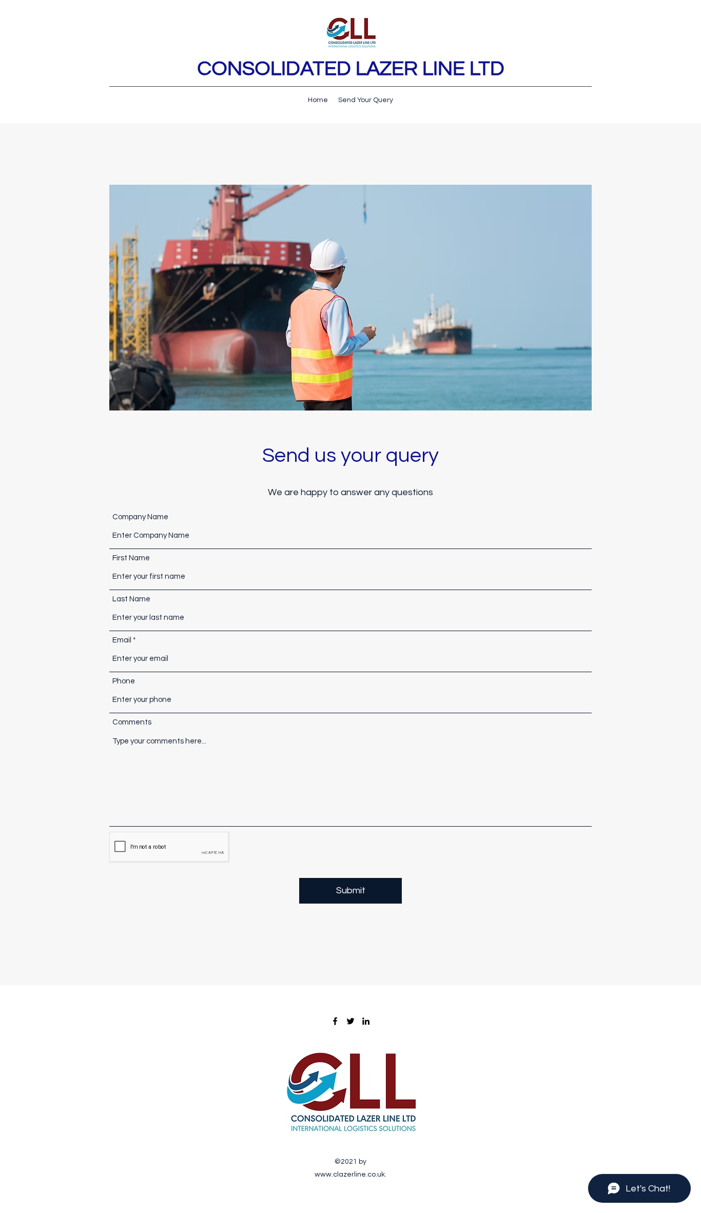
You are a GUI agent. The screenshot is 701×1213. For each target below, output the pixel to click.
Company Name (140, 517)
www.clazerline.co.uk (350, 1174)
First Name (131, 558)
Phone (123, 681)
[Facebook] (335, 1021)
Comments (131, 722)
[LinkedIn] (366, 1021)
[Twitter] (350, 1021)
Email (121, 640)
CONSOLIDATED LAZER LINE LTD (350, 68)
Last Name (131, 599)
